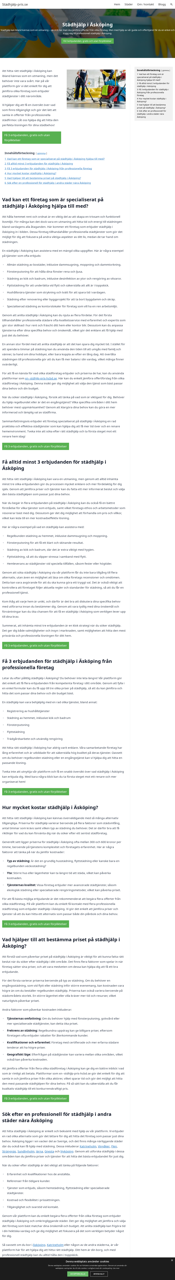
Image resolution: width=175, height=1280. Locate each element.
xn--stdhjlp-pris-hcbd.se (41, 378)
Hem (117, 4)
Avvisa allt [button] (99, 1274)
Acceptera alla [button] (77, 1274)
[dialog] (87, 1268)
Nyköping (66, 1151)
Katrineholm (88, 1146)
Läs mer (116, 1268)
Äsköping (39, 1245)
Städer (129, 4)
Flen (114, 1146)
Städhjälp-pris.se (15, 4)
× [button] (172, 1260)
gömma (41, 153)
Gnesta (49, 1151)
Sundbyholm (26, 1151)
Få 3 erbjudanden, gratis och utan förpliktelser (87, 40)
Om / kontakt (145, 4)
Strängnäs (9, 1151)
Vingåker (104, 1146)
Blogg (162, 4)
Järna (39, 1151)
